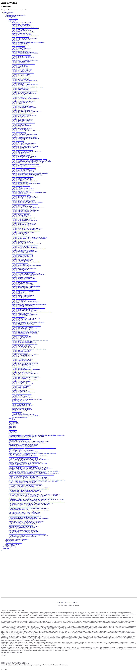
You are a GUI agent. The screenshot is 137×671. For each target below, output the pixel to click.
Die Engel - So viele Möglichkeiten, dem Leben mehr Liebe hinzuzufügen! (29, 249)
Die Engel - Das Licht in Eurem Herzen (21, 270)
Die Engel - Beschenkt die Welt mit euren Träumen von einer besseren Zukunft (30, 340)
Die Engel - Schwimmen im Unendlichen (21, 55)
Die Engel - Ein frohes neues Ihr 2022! (20, 269)
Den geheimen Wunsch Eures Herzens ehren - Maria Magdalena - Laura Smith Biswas (28, 508)
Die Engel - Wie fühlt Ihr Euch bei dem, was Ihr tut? (24, 143)
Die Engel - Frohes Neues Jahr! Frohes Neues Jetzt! (23, 123)
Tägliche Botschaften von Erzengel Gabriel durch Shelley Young (23, 526)
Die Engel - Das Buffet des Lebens (20, 263)
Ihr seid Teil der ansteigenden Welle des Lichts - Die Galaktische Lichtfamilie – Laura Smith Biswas (31, 475)
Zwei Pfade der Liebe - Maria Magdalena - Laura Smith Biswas (23, 466)
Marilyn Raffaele (13, 421)
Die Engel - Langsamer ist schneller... (20, 184)
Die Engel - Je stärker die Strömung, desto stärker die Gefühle (26, 318)
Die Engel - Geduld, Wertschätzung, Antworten (22, 327)
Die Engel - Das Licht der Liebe (19, 124)
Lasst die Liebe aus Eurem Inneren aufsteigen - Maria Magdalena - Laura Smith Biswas (29, 469)
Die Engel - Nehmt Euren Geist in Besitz (21, 288)
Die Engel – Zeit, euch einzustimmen (20, 79)
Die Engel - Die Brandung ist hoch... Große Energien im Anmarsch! (27, 162)
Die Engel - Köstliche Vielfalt (18, 46)
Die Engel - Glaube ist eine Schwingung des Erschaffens (25, 251)
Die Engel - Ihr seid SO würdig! (19, 205)
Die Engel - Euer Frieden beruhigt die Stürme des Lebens (25, 362)
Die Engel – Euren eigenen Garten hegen (21, 76)
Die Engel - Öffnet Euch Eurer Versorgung (21, 282)
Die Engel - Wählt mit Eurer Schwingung (21, 346)
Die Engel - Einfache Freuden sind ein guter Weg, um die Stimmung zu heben (29, 159)
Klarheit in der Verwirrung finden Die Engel (22, 409)
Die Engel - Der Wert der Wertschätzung (21, 97)
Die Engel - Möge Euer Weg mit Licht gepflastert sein (24, 169)
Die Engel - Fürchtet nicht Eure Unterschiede (22, 356)
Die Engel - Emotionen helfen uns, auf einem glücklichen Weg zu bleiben (28, 308)
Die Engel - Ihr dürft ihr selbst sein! (20, 29)
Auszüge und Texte (13, 19)
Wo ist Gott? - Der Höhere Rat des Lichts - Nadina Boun (22, 527)
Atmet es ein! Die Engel (17, 401)
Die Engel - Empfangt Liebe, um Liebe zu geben (23, 250)
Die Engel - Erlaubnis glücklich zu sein (21, 351)
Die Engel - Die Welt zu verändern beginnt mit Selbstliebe (25, 363)
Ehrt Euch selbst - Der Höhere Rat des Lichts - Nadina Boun (22, 523)
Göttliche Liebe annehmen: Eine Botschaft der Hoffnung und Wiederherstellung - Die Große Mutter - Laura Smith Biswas (36, 502)
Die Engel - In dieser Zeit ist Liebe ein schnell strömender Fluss (26, 229)
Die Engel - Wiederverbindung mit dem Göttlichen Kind (24, 232)
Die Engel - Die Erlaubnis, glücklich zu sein (22, 128)
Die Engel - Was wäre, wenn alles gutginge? (22, 30)
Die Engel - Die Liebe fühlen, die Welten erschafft (23, 278)
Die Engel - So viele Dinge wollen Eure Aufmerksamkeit (25, 180)
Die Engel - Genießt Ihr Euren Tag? (20, 297)
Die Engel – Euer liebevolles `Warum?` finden (22, 92)
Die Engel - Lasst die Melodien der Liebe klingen (23, 255)
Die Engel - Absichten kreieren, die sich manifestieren (24, 299)
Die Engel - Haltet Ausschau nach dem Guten (22, 254)
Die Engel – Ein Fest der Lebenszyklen (21, 74)
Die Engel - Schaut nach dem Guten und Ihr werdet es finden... (26, 231)
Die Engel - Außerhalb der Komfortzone (21, 118)
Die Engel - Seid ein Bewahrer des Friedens (22, 246)
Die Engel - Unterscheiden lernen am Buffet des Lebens (24, 52)
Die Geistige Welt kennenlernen (13, 541)
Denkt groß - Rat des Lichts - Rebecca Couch (19, 464)
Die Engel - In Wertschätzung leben (20, 216)
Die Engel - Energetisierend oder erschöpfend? (22, 305)
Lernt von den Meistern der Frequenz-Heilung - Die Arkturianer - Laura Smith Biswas (28, 455)
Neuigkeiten (6, 548)
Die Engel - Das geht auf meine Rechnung (21, 25)
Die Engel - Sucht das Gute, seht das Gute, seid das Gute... (25, 354)
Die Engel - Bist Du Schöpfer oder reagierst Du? (23, 283)
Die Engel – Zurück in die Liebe (19, 103)
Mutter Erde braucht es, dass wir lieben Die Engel (23, 414)
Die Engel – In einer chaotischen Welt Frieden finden (24, 93)
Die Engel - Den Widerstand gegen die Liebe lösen (23, 147)
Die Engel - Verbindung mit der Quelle (20, 152)
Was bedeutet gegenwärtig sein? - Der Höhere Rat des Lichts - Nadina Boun (26, 521)
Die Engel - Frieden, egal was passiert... (21, 186)
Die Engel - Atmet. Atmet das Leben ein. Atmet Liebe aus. (25, 373)
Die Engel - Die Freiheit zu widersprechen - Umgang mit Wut (26, 369)
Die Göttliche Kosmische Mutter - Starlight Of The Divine (22, 520)
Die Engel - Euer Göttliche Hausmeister (21, 139)
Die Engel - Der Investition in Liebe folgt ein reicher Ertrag (25, 28)
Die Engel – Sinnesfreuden (18, 109)
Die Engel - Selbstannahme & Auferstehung (22, 198)
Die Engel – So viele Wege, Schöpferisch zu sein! (23, 106)
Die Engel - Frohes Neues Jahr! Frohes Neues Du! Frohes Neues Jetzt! (28, 207)
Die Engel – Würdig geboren (18, 83)
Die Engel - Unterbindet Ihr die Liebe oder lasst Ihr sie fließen (26, 290)
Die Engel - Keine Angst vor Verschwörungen (22, 364)
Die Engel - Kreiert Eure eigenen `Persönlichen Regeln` (24, 220)
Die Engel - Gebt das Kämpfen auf (20, 353)
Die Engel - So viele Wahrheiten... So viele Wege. (23, 324)
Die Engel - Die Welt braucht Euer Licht (21, 345)
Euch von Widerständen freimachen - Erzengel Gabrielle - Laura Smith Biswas (27, 472)
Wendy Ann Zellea (13, 422)
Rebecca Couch (12, 431)
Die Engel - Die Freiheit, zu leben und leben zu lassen (24, 268)
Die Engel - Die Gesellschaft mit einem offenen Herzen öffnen (26, 377)
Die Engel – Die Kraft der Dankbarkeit (21, 71)
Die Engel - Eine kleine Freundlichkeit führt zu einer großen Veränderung (28, 274)
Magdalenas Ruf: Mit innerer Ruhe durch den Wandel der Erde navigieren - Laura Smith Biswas (31, 503)
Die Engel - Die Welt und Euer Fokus (20, 116)
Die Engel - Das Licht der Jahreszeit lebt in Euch (23, 171)
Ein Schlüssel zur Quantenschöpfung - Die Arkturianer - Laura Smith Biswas (26, 436)
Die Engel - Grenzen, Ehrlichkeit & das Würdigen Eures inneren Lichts (28, 42)
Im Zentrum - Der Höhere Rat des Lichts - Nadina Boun (21, 486)
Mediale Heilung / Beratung (9, 546)
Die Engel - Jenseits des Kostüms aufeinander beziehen (24, 347)
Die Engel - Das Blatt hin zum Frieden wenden (22, 256)
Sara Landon (12, 424)
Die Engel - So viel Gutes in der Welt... (21, 241)
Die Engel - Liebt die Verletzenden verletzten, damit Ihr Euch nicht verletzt (29, 349)
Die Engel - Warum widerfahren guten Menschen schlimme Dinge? (27, 175)
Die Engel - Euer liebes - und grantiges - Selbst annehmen (25, 60)
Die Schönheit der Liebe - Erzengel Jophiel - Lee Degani (22, 437)
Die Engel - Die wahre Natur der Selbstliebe (22, 287)
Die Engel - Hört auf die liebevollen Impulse (22, 267)
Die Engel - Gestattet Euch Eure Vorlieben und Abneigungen (25, 261)
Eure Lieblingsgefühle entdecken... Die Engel (22, 405)
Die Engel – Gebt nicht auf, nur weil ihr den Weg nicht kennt (25, 100)
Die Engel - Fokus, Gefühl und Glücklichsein (22, 206)
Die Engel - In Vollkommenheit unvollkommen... (23, 189)
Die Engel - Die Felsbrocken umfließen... (21, 240)
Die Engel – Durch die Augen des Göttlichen (22, 96)
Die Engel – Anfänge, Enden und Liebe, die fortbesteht (24, 91)
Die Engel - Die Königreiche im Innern (21, 293)
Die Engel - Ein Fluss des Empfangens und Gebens (23, 211)
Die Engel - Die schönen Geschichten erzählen (22, 120)
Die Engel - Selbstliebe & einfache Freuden (22, 34)
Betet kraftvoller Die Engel (18, 413)
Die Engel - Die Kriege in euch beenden (21, 51)
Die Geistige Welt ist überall (12, 544)
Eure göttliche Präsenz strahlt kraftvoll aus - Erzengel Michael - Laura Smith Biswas (28, 500)
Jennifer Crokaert (13, 430)
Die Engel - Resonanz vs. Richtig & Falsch (21, 336)
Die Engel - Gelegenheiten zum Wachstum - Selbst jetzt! (24, 365)
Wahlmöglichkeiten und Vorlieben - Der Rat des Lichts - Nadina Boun (25, 507)
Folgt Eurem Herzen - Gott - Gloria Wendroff (19, 454)
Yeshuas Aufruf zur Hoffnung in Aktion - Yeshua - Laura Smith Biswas (25, 462)
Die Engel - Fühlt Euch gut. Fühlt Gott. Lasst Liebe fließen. (25, 247)
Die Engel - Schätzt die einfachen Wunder (21, 296)
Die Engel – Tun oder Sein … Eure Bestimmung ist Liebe (25, 84)
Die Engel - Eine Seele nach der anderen (21, 264)
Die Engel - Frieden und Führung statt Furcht (22, 398)
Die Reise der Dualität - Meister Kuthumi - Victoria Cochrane (23, 445)
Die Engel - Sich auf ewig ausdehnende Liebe (22, 119)
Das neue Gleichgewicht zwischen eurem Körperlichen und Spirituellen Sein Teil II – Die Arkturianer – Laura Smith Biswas (37, 480)
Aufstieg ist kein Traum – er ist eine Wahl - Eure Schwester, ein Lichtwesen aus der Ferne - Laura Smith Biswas (34, 471)
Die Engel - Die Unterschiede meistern (20, 37)
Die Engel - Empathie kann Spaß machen (21, 114)
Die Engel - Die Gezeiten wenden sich (20, 40)
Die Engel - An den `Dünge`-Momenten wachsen (23, 153)
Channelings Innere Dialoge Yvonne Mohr (15, 15)
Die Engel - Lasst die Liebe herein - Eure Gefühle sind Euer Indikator (27, 202)
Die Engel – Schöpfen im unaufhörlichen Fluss (22, 110)
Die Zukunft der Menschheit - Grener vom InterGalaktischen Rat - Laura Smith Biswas (28, 489)
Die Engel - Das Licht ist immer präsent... (21, 391)
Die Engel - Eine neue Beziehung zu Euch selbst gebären (25, 314)
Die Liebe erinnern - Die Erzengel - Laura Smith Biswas (22, 446)
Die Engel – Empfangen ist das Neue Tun (21, 88)
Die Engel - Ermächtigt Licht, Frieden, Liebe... (22, 179)
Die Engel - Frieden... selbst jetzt (19, 387)
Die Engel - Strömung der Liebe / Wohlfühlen (22, 242)
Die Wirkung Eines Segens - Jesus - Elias (18, 509)
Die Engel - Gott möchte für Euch (19, 234)
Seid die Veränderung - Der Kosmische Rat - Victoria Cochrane (23, 444)
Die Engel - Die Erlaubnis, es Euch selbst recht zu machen (25, 197)
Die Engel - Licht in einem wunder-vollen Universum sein (25, 53)
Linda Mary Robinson (14, 423)
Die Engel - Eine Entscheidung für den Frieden (22, 359)
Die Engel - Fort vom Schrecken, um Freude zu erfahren (24, 281)
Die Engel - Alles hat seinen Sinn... (20, 233)
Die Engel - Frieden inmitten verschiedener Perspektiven (24, 333)
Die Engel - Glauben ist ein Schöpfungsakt (21, 125)
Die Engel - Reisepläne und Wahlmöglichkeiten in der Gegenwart (27, 399)
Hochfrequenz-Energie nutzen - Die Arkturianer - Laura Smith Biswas (25, 491)
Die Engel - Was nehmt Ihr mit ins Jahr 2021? (22, 337)
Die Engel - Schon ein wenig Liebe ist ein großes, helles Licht (26, 273)
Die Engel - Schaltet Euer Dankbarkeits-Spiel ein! (23, 277)
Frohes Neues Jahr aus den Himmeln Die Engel (22, 404)
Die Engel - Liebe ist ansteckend (19, 390)
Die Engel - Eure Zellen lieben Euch (20, 182)
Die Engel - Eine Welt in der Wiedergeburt (21, 381)
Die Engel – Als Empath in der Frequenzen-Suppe (23, 85)
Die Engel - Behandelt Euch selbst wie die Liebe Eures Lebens (26, 286)
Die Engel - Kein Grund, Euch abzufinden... (22, 225)
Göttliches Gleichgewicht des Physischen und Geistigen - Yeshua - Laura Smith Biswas (28, 459)
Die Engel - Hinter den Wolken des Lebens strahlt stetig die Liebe (27, 151)
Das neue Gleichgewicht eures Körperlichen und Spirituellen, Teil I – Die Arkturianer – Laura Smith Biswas (33, 481)
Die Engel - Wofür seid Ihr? (18, 292)
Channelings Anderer (11, 16)
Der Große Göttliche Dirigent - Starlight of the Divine (21, 525)
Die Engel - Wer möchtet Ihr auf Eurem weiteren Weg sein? (25, 301)
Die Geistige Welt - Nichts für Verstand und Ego (17, 539)
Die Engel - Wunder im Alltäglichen (20, 44)
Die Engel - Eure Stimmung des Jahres (20, 62)
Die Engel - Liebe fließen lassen (19, 358)
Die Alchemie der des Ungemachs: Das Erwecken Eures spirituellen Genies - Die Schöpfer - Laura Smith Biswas (34, 494)
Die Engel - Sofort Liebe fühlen (19, 378)
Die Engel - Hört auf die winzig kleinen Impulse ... (23, 112)
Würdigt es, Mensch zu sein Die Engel (20, 406)
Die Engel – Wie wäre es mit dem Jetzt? (21, 82)
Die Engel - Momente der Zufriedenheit (21, 213)
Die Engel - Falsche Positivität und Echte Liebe (22, 144)
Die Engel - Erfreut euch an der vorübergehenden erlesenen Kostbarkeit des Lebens (31, 160)
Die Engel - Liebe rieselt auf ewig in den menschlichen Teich (25, 138)
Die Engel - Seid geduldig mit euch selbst (21, 385)
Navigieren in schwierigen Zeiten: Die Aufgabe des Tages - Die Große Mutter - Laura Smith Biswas (31, 498)
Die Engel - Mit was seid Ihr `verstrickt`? (21, 155)
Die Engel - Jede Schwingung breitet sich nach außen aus (25, 245)
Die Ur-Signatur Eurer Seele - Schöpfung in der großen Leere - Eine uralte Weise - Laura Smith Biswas (32, 453)
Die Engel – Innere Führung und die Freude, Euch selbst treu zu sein (27, 87)
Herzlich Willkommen (8, 12)
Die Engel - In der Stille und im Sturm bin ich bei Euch (24, 137)
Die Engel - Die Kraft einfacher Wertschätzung (22, 341)
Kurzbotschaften (13, 17)
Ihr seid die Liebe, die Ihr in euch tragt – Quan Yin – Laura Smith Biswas (25, 484)
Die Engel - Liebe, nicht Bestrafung (20, 396)
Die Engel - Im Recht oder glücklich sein (21, 320)
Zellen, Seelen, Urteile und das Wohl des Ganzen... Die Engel (26, 415)
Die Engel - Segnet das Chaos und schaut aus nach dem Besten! (26, 183)
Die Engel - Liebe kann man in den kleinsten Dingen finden (25, 164)
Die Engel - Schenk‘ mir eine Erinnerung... (21, 61)
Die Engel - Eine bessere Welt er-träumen (21, 367)
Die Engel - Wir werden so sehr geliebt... (21, 195)
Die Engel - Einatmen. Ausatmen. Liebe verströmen (23, 64)
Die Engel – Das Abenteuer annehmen (20, 75)
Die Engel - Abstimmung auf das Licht (20, 43)
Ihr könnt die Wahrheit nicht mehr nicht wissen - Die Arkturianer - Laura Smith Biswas (28, 478)
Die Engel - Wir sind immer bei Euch (20, 386)
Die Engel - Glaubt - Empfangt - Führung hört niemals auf (25, 204)
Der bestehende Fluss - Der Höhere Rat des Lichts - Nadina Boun (24, 531)
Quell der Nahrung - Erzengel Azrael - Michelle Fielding (22, 482)
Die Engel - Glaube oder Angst (19, 132)
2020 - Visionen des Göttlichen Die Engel (21, 403)
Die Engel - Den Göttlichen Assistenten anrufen (22, 177)
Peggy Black (12, 419)
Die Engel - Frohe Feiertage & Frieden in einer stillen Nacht (25, 210)
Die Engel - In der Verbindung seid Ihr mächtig (22, 355)
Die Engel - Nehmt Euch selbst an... (20, 193)
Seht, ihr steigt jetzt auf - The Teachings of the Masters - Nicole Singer (25, 516)
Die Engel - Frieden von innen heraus (20, 129)
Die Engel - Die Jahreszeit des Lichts (20, 214)
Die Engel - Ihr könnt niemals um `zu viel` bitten (23, 170)
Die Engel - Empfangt (17, 187)
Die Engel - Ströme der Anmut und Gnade (21, 313)
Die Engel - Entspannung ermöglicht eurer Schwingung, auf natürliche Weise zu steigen (32, 311)
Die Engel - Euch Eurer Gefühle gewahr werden (23, 188)
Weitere (11, 433)
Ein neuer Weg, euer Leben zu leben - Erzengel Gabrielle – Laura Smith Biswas (27, 442)
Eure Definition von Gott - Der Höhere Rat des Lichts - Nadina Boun (24, 490)
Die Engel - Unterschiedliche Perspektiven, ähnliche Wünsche (26, 130)
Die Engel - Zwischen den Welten (19, 368)
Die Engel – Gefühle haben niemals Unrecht (22, 69)
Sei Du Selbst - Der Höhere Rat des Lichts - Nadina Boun (22, 529)
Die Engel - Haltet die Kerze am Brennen (21, 178)
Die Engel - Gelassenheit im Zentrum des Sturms (23, 329)
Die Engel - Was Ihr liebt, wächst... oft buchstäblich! (24, 168)
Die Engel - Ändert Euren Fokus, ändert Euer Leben (24, 342)
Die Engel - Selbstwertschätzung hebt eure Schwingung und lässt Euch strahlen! (30, 173)
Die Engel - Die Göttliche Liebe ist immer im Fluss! (23, 323)
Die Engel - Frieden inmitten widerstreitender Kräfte (23, 272)
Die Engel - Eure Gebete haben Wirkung (21, 252)
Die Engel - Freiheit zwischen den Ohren (21, 33)
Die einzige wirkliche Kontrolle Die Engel (21, 408)
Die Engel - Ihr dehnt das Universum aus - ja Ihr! (23, 284)
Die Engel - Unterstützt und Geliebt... (20, 191)
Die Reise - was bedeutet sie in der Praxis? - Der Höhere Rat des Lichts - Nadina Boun (28, 535)
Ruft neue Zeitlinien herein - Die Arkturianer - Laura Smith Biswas (24, 460)
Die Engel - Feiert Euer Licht (18, 338)
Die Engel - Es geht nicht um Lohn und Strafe (22, 22)
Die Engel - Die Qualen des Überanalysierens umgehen (24, 332)
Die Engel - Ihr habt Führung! (18, 317)
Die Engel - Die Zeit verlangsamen (20, 67)
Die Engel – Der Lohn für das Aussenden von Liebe (24, 101)
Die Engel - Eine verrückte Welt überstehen (22, 371)
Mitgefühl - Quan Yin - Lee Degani (17, 440)
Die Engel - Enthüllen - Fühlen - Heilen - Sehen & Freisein (25, 376)
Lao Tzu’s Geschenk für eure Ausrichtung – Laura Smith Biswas (23, 476)
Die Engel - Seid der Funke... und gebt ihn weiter (23, 57)
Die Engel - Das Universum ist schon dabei (21, 394)
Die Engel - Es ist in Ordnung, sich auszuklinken (23, 383)
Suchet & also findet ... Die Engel (19, 400)
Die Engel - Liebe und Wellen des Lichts (21, 49)
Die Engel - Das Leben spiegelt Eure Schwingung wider (24, 344)
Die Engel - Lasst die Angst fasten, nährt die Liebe (23, 392)
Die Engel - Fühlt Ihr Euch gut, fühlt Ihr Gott (22, 315)
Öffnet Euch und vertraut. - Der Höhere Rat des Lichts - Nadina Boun (25, 532)
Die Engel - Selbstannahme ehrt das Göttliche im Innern (24, 157)
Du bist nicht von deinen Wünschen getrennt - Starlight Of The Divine (25, 522)
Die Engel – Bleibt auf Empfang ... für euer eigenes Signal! (25, 98)
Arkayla (11, 418)
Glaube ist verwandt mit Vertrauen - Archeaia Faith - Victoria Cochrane (25, 458)
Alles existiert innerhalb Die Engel (19, 417)
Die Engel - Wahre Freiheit (18, 141)
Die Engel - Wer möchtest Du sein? (20, 382)
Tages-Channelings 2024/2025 (16, 449)
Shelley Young (12, 427)
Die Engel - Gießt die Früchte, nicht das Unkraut (23, 295)
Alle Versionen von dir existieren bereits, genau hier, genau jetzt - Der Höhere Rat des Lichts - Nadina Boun (33, 495)
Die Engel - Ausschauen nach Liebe (20, 222)
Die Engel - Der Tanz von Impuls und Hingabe (22, 309)
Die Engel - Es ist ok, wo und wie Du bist (21, 350)
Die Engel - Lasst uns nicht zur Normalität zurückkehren (24, 380)
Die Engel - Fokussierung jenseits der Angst (22, 219)
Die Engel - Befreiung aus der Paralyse (21, 94)
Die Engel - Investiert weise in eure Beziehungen (23, 26)
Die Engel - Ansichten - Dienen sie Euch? (21, 48)
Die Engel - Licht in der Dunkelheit (20, 66)
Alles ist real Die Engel (17, 412)
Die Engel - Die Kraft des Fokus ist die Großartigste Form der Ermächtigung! (29, 304)
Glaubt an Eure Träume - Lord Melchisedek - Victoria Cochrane (23, 457)
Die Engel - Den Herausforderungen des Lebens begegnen (25, 35)
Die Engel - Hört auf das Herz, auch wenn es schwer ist (24, 310)
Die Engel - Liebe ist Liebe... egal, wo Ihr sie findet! (23, 218)
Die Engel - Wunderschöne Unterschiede (21, 39)
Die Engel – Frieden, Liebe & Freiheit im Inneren (23, 73)
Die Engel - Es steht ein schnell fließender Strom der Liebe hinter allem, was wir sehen (31, 161)
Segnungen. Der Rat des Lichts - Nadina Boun (19, 514)
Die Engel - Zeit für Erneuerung (19, 165)
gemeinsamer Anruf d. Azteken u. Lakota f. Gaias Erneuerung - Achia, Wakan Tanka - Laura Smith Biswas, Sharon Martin (37, 435)
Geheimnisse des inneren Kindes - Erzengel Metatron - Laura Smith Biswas (26, 485)
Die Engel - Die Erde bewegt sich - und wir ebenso (23, 31)
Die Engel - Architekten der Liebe (19, 300)
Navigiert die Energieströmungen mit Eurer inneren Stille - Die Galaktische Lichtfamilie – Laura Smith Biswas (34, 473)
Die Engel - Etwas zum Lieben (19, 133)
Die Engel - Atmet (16, 58)
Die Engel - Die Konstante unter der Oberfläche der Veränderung (26, 111)
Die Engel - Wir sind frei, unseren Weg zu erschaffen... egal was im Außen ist (29, 237)
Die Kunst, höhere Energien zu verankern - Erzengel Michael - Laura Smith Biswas (28, 477)
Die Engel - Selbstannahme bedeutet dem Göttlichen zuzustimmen (27, 174)
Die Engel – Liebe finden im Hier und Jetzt (21, 70)
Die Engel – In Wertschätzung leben (20, 89)
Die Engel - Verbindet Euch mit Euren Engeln (22, 259)
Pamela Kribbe (12, 20)
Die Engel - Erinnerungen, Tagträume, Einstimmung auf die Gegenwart (28, 322)
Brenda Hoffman (13, 432)
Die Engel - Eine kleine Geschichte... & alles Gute (23, 389)
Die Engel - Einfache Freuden (18, 127)
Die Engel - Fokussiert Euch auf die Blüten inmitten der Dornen (26, 265)
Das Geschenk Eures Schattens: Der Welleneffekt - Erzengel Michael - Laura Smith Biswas (29, 504)
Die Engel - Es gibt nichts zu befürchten (21, 135)
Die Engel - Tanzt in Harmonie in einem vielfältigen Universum (26, 326)
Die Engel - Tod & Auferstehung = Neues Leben (23, 319)
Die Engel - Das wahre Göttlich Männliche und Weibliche (25, 146)
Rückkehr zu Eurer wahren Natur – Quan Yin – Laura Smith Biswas (24, 451)
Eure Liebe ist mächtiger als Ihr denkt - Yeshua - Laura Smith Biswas (24, 513)
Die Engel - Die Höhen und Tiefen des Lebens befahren (24, 196)
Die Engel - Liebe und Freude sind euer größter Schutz (24, 134)
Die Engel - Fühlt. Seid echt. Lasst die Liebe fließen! (24, 223)
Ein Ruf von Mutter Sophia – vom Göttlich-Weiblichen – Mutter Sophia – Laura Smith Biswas (30, 468)
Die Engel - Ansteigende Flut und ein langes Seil (23, 306)
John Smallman (12, 428)
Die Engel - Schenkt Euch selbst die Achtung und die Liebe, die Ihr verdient (29, 192)
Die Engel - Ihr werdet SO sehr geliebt (20, 236)
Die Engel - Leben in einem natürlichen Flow (22, 24)
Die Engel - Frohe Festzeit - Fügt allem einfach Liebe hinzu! (25, 275)
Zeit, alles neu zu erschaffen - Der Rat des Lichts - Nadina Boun (23, 505)
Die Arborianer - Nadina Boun (16, 537)
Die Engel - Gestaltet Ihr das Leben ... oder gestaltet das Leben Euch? (27, 228)
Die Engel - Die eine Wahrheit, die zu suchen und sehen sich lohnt (27, 243)
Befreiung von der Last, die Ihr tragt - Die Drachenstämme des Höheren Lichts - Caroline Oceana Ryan (32, 448)
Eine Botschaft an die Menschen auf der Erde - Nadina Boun (23, 536)
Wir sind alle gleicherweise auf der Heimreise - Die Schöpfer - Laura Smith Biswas (27, 496)
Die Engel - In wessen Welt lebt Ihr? (20, 335)
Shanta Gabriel (12, 426)
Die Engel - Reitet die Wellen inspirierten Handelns (23, 200)
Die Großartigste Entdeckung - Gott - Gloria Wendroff (21, 450)
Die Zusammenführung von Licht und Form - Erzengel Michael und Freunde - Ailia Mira (29, 441)
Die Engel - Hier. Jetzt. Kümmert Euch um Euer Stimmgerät (25, 331)
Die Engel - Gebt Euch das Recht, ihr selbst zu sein (23, 291)
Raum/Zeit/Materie (10, 545)
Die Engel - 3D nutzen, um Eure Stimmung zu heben (24, 115)
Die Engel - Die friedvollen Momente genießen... (23, 56)
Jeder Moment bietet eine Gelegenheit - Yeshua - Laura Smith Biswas (24, 512)
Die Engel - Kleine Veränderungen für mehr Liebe (23, 121)
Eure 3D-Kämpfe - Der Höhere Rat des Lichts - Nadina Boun (23, 530)
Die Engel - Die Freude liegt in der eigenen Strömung (24, 224)
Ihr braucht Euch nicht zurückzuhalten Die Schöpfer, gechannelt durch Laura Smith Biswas (29, 511)
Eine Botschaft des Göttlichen (18, 374)
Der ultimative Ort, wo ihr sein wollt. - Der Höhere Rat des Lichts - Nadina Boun (27, 534)
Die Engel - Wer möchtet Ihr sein (19, 65)
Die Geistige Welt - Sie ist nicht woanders (15, 540)
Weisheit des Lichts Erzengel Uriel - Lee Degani (20, 439)
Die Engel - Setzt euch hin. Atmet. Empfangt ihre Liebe (24, 38)
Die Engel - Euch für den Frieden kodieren (21, 360)
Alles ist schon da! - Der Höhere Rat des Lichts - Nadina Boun (23, 517)
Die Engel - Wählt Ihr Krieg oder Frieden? (21, 260)
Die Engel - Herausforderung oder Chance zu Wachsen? (24, 328)
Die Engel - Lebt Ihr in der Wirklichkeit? (21, 279)
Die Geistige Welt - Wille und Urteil (14, 543)
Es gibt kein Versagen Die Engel (19, 410)
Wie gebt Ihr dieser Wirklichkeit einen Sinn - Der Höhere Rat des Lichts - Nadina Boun (28, 518)
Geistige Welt (6, 13)
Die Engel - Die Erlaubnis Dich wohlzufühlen (22, 150)
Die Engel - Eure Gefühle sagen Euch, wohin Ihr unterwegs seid (26, 166)
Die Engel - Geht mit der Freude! (19, 227)
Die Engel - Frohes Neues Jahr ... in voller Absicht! (23, 209)
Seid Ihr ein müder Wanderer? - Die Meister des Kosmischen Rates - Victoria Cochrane (28, 467)
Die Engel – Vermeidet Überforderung (20, 78)
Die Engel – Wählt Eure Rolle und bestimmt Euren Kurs (24, 80)
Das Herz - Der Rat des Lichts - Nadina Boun (19, 493)
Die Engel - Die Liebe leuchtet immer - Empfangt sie (24, 156)
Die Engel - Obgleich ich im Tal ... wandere (22, 395)
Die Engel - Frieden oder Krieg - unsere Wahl (22, 258)
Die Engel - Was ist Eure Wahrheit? (20, 148)
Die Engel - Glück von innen (18, 142)
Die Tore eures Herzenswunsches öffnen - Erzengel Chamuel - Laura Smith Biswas (28, 463)
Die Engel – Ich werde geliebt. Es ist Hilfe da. (22, 102)
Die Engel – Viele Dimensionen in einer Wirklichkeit (24, 107)
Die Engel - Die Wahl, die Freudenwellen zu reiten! (23, 201)
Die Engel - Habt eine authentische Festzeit (21, 215)
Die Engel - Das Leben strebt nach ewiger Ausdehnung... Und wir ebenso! (29, 238)
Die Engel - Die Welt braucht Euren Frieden (22, 372)
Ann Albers (11, 21)
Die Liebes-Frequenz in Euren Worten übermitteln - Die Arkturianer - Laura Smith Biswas (29, 487)
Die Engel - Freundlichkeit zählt (19, 47)
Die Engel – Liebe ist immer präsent (20, 105)
